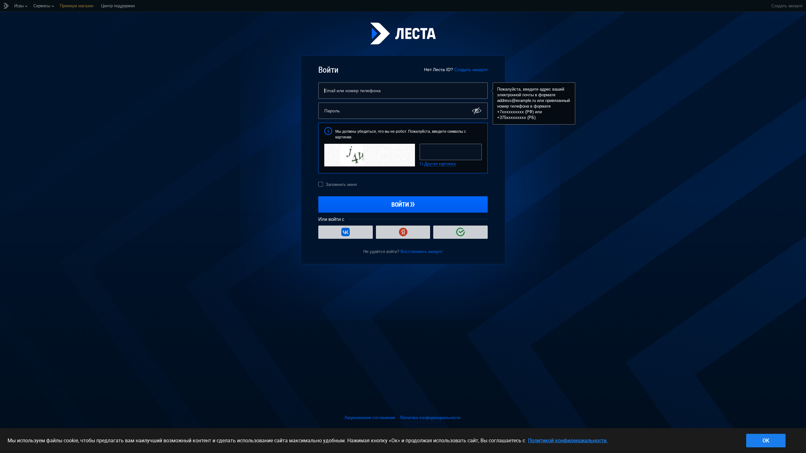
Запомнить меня (341, 184)
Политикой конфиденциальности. (568, 440)
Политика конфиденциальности (430, 417)
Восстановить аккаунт (421, 251)
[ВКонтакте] (345, 232)
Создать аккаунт (471, 69)
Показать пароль (477, 110)
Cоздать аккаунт (787, 5)
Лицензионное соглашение (369, 417)
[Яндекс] (403, 232)
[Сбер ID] (460, 232)
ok (766, 440)
